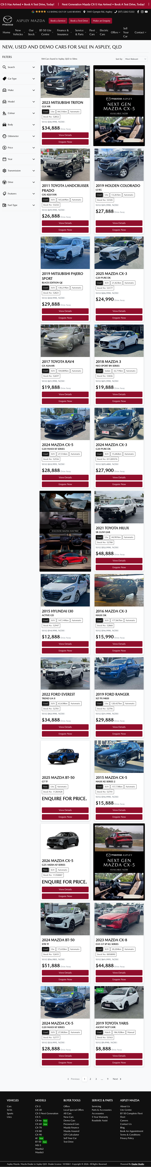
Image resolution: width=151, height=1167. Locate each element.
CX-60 (38, 1124)
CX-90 (38, 1134)
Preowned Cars (71, 1124)
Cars (9, 1106)
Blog (122, 1127)
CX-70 (38, 1127)
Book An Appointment (131, 1131)
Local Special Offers (74, 1109)
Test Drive (69, 1141)
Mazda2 (39, 1148)
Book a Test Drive (79, 20)
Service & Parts (79, 32)
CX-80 (38, 1131)
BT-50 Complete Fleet (131, 1113)
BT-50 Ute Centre (45, 32)
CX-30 (38, 1109)
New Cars (68, 1117)
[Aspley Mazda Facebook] (139, 11)
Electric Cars (104, 32)
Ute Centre (126, 1109)
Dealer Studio (138, 1164)
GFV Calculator (71, 1134)
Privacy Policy (127, 1138)
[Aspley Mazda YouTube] (147, 11)
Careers (124, 1120)
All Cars (67, 1113)
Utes (9, 1117)
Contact (139, 32)
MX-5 (38, 1145)
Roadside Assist (99, 1120)
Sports (10, 1113)
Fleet (122, 1117)
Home (6, 32)
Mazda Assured (71, 1131)
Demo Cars (69, 1120)
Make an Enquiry (101, 20)
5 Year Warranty (100, 1117)
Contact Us (126, 1124)
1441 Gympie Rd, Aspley (99, 11)
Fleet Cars (92, 32)
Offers (114, 32)
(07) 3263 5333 (126, 11)
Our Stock (31, 32)
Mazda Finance (71, 1127)
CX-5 (37, 1117)
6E (36, 1138)
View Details (65, 135)
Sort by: (119, 59)
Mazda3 (39, 1152)
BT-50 (38, 1141)
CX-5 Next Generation (46, 1113)
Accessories (98, 1113)
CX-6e (38, 1120)
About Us (125, 1106)
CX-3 (37, 1106)
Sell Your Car (126, 32)
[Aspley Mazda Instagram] (143, 11)
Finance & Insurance (63, 32)
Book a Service (58, 20)
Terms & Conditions (130, 1134)
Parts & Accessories (101, 1109)
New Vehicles (18, 32)
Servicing (96, 1106)
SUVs (9, 1109)
